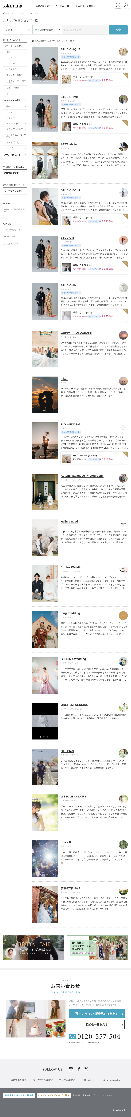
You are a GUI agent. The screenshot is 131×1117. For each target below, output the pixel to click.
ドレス (9, 58)
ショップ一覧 (18, 13)
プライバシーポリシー (102, 1095)
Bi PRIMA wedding (73, 659)
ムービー (10, 94)
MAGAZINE (9, 237)
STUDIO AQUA (71, 49)
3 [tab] (48, 82)
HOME (8, 13)
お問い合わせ (88, 1080)
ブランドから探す (12, 155)
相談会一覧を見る (97, 1024)
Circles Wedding (72, 567)
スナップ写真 (12, 88)
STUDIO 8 (67, 237)
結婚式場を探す (43, 5)
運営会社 (76, 1095)
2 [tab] (44, 82)
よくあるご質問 (11, 243)
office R (66, 842)
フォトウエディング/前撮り (16, 82)
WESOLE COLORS (73, 796)
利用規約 (86, 1095)
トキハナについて (12, 230)
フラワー (10, 63)
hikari (64, 378)
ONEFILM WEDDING (74, 704)
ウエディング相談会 (85, 5)
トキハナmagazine (110, 1080)
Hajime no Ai (69, 521)
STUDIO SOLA (70, 190)
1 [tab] (41, 82)
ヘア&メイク (12, 69)
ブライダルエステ (14, 75)
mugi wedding (70, 613)
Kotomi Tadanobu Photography (82, 475)
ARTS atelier (69, 144)
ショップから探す (12, 100)
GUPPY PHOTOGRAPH (76, 332)
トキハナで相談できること (64, 992)
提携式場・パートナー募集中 (19, 1095)
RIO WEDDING (71, 424)
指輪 (8, 52)
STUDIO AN (68, 285)
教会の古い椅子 (71, 888)
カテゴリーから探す (13, 46)
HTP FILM (67, 750)
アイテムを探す (63, 5)
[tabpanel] (45, 65)
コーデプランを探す (13, 191)
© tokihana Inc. (120, 1110)
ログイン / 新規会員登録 (14, 210)
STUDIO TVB (69, 97)
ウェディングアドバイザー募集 (53, 1095)
